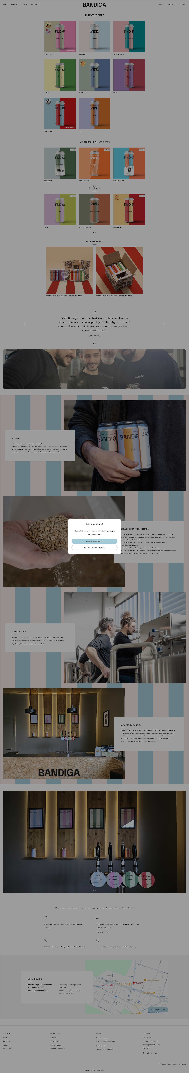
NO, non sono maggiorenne (94, 548)
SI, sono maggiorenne (94, 541)
